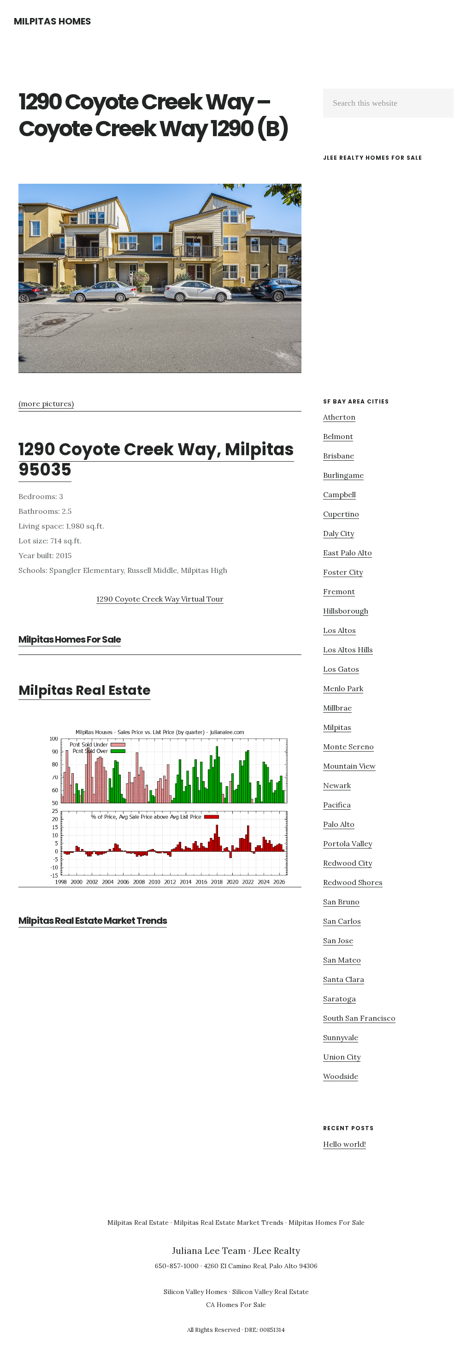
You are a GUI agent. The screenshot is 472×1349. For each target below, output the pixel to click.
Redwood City (347, 862)
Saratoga (339, 998)
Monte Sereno (348, 746)
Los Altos (339, 630)
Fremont (339, 591)
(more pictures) (46, 403)
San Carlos (342, 921)
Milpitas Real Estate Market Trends (92, 920)
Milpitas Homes (52, 21)
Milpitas (337, 727)
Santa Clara (343, 979)
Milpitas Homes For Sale (69, 639)
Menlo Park (343, 688)
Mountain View (349, 766)
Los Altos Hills (348, 649)
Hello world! (344, 1144)
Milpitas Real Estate (84, 690)
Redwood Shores (353, 882)
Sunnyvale (340, 1037)
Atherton (339, 417)
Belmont (338, 436)
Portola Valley (347, 843)
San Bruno (341, 901)
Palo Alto (338, 824)
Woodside (340, 1076)
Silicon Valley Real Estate (270, 1292)
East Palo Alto (347, 552)
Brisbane (338, 455)
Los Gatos (341, 669)
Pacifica (337, 804)
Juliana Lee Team (209, 1250)
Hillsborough (345, 610)
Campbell (339, 494)
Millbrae (337, 707)
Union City (341, 1056)
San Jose (338, 940)
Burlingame (343, 475)
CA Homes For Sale (236, 1305)
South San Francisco (359, 1018)
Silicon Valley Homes (195, 1292)
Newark (337, 785)
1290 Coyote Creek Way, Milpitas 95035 (156, 459)
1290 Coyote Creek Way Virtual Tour (160, 598)
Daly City (338, 533)
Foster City (343, 572)
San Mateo (342, 959)
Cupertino (341, 513)
